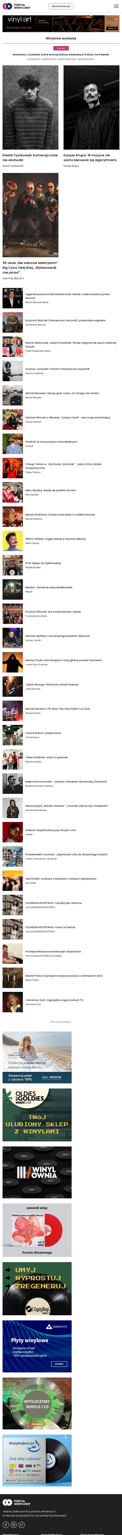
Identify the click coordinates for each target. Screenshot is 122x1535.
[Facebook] (6, 1525)
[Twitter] (21, 1525)
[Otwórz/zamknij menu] (116, 6)
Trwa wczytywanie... (61, 1021)
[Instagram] (13, 1525)
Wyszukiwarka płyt (61, 6)
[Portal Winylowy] (61, 1502)
